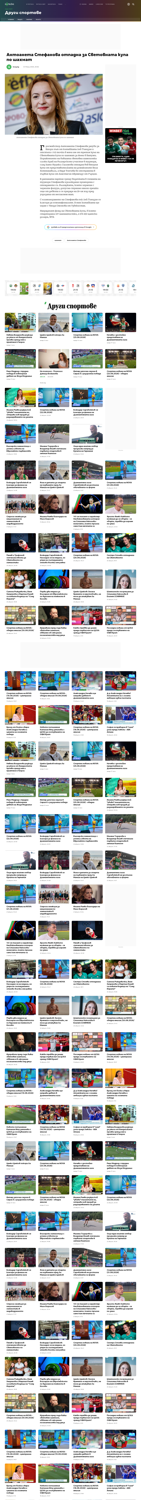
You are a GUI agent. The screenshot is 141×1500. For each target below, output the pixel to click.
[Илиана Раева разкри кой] (20, 397)
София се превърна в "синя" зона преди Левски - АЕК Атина (120, 729)
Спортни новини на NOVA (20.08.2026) (85, 556)
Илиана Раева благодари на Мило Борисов (53, 517)
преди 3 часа (44, 340)
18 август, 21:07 (45, 737)
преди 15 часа (77, 769)
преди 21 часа (11, 379)
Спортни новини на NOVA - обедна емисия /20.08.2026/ (20, 629)
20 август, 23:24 (112, 526)
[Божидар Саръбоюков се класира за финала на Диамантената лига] (20, 470)
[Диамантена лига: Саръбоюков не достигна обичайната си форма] (87, 470)
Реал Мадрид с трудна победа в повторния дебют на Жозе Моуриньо (19, 373)
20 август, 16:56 (12, 602)
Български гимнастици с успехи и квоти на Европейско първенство (19, 448)
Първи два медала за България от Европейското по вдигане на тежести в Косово (54, 595)
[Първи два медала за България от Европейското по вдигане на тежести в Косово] (53, 579)
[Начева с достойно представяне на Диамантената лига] (120, 322)
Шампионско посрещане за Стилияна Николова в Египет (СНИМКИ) (120, 594)
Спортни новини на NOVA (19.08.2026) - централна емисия (19, 695)
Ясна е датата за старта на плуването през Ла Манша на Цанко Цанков (53, 485)
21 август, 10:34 (45, 522)
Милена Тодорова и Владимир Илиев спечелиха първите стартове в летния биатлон (53, 450)
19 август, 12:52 (45, 698)
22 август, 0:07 (78, 490)
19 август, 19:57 (12, 701)
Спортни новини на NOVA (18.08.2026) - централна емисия (85, 729)
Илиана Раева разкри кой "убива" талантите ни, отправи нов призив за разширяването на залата (20, 413)
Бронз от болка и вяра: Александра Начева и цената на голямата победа (18, 731)
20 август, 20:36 (12, 565)
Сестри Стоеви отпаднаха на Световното (120, 556)
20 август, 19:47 (78, 560)
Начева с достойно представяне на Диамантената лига (117, 337)
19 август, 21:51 (78, 636)
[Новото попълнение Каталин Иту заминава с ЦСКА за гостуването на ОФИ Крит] (53, 714)
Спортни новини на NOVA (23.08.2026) (85, 336)
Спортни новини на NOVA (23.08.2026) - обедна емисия (119, 373)
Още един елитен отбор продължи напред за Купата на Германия (85, 448)
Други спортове (23, 12)
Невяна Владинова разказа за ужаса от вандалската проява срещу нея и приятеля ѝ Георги (20, 338)
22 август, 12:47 (45, 490)
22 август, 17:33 (45, 456)
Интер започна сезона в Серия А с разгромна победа (87, 372)
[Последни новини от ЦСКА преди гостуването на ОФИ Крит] (120, 615)
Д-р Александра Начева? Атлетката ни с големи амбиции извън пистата (119, 695)
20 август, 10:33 (45, 638)
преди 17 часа (111, 342)
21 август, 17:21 (11, 526)
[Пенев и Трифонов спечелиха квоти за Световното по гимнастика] (20, 542)
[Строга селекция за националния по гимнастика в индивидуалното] (20, 504)
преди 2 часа (11, 345)
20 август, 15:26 (45, 602)
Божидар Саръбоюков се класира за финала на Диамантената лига (85, 412)
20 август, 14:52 (112, 599)
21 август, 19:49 (112, 488)
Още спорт (9, 9)
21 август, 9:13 (78, 529)
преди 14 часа (77, 340)
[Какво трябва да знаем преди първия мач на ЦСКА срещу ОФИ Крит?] (87, 615)
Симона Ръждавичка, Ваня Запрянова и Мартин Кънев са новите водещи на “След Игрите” (20, 595)
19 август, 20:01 (112, 636)
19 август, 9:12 (11, 737)
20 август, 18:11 (112, 560)
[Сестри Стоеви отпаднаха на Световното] (120, 542)
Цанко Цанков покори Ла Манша (52, 336)
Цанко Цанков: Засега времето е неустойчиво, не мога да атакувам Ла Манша (87, 595)
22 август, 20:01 (78, 417)
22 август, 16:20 (78, 454)
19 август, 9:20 (112, 701)
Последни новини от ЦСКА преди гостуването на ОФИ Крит (120, 630)
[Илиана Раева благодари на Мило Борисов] (53, 504)
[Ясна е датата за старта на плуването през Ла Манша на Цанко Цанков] (53, 470)
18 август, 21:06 (78, 735)
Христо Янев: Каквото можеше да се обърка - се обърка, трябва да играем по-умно (120, 520)
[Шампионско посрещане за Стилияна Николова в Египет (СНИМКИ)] (120, 579)
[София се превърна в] (120, 714)
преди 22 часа (111, 379)
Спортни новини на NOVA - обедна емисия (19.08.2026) (53, 694)
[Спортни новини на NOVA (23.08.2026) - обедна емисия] (120, 358)
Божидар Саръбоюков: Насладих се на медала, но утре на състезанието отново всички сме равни (52, 559)
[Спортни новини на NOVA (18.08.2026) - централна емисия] (87, 714)
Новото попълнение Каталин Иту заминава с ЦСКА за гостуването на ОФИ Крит (52, 731)
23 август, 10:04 (12, 420)
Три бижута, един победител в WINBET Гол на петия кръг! (120, 159)
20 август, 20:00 (45, 565)
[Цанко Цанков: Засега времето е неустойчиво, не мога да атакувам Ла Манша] (87, 579)
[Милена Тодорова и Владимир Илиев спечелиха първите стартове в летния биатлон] (53, 433)
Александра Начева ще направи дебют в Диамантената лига (84, 695)
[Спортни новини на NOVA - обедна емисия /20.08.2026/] (20, 615)
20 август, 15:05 (78, 602)
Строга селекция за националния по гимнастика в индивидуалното (16, 520)
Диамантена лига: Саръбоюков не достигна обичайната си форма (86, 485)
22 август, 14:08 (12, 490)
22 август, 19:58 (12, 454)
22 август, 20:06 (45, 415)
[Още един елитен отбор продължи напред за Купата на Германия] (87, 433)
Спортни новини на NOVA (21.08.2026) (119, 483)
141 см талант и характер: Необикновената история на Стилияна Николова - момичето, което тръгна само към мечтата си (86, 521)
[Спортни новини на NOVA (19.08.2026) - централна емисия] (20, 680)
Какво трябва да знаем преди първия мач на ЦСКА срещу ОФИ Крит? (86, 630)
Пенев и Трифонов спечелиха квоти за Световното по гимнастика (16, 559)
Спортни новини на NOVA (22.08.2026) (52, 411)
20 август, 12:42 (12, 633)
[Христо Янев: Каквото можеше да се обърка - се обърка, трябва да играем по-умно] (120, 504)
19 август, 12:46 (78, 701)
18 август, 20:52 (112, 735)
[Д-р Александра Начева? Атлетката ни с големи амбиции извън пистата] (120, 680)
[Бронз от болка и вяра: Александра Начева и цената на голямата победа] (20, 714)
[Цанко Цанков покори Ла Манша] (53, 322)
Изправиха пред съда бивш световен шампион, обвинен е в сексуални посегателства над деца (53, 631)
